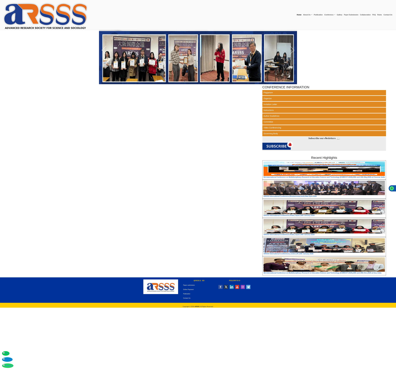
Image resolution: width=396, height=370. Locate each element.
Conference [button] (329, 15)
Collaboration (365, 15)
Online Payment (188, 289)
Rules (379, 15)
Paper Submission (351, 15)
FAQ (374, 15)
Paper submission (189, 285)
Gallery (339, 15)
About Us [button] (307, 15)
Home (299, 15)
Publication (318, 15)
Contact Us (388, 15)
